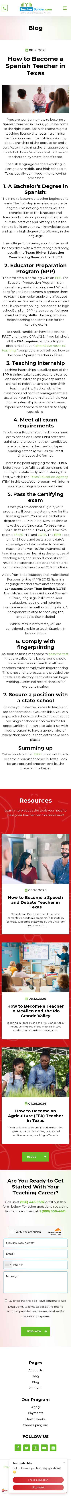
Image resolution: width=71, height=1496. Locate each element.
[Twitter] (26, 1447)
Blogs (31, 1156)
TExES (18, 535)
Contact (35, 1388)
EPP (58, 278)
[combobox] (8, 1264)
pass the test (58, 654)
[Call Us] (5, 8)
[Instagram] (35, 1447)
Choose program (35, 1425)
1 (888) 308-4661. (53, 1211)
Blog (35, 1382)
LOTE (42, 535)
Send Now (34, 1331)
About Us (35, 1370)
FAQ (35, 1376)
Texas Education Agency (49, 477)
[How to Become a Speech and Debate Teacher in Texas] (35, 858)
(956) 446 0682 (32, 1202)
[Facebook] (18, 1447)
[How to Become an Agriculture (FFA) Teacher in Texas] (35, 1072)
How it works (35, 1419)
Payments (35, 1413)
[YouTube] (44, 1447)
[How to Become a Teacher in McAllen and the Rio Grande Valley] (35, 967)
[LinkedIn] (53, 1447)
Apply (35, 1407)
